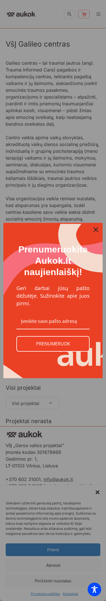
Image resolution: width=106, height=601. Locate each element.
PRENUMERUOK (53, 344)
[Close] (96, 229)
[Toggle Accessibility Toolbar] (94, 589)
